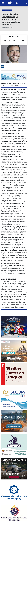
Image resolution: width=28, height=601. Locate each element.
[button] (5, 41)
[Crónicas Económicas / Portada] (12, 2)
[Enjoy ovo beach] (14, 421)
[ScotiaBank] (14, 374)
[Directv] (14, 327)
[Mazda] (14, 468)
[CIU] (14, 492)
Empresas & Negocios (7, 10)
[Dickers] (14, 445)
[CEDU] (14, 513)
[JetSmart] (14, 351)
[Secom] (14, 76)
